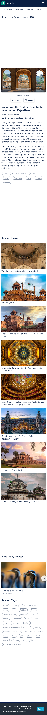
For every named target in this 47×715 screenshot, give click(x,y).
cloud (5, 610)
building (38, 178)
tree (39, 632)
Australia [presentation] (19, 9)
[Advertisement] (23, 43)
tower (5, 614)
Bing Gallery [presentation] (7, 9)
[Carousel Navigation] (23, 580)
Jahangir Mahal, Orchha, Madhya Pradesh (20, 501)
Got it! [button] (40, 709)
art (24, 640)
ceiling (28, 619)
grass (5, 636)
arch (5, 174)
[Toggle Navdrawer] (43, 3)
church (6, 178)
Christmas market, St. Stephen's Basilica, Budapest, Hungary (20, 437)
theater (16, 640)
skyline (18, 644)
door (13, 174)
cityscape (7, 644)
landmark (17, 619)
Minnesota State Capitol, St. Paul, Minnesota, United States (21, 369)
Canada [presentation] (30, 9)
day (13, 636)
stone (28, 178)
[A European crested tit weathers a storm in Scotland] (3, 80)
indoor (5, 619)
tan (36, 619)
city (14, 614)
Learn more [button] (21, 712)
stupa (27, 627)
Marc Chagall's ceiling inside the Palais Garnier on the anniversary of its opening (22, 403)
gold (5, 623)
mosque (23, 174)
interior (34, 614)
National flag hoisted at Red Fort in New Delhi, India (22, 335)
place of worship (30, 606)
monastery (29, 632)
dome (32, 174)
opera (5, 640)
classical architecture (11, 627)
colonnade (17, 178)
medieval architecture (12, 632)
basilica (37, 627)
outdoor (6, 182)
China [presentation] (39, 9)
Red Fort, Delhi (8, 302)
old (21, 636)
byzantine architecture (20, 623)
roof (38, 636)
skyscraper (34, 640)
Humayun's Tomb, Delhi (12, 470)
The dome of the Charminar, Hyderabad (19, 271)
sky (13, 610)
